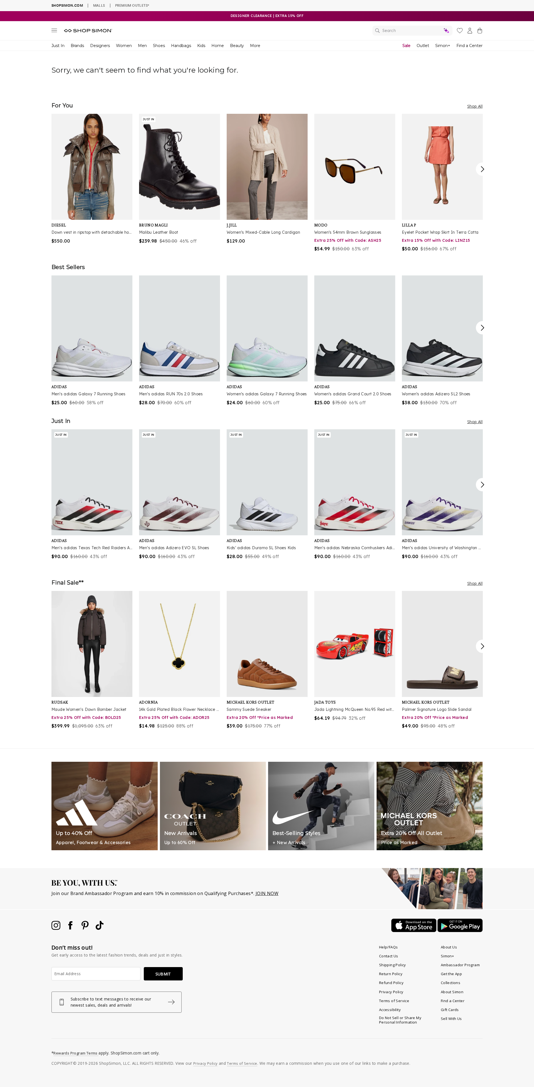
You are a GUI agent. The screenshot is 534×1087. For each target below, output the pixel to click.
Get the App (451, 973)
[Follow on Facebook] (71, 928)
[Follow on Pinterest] (86, 928)
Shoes (159, 45)
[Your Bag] (480, 32)
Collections (450, 982)
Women (124, 45)
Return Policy (390, 973)
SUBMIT (163, 974)
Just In (58, 45)
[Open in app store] (414, 930)
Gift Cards (450, 1009)
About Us (449, 947)
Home (217, 45)
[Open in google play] (460, 930)
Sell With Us (451, 1018)
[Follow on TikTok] (99, 928)
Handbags (181, 45)
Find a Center (469, 45)
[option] (92, 179)
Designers (100, 45)
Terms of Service (394, 1000)
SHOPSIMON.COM (67, 5)
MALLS (99, 5)
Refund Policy (391, 982)
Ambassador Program (460, 964)
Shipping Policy (392, 964)
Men (142, 45)
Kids (201, 45)
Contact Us (388, 955)
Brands (77, 45)
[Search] (412, 31)
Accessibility (390, 1009)
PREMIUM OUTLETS (132, 5)
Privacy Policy (391, 991)
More (255, 45)
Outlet (423, 45)
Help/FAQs (388, 947)
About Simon (452, 991)
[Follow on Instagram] (56, 928)
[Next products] (482, 169)
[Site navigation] (54, 31)
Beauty (237, 45)
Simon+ (442, 45)
